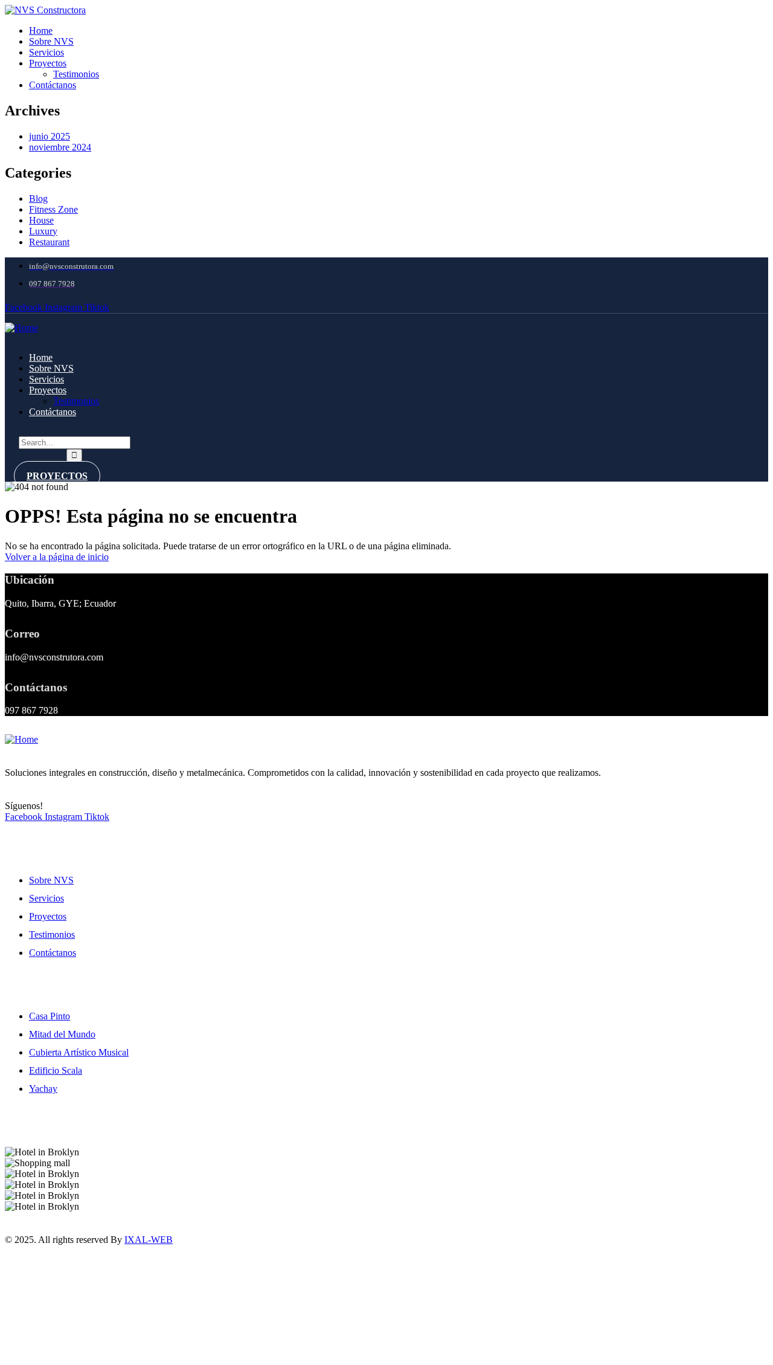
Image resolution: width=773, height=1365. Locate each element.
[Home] (21, 328)
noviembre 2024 (60, 147)
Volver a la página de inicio (57, 557)
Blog (38, 198)
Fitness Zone (53, 209)
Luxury (43, 231)
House (41, 220)
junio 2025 (49, 136)
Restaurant (49, 242)
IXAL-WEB (148, 1239)
